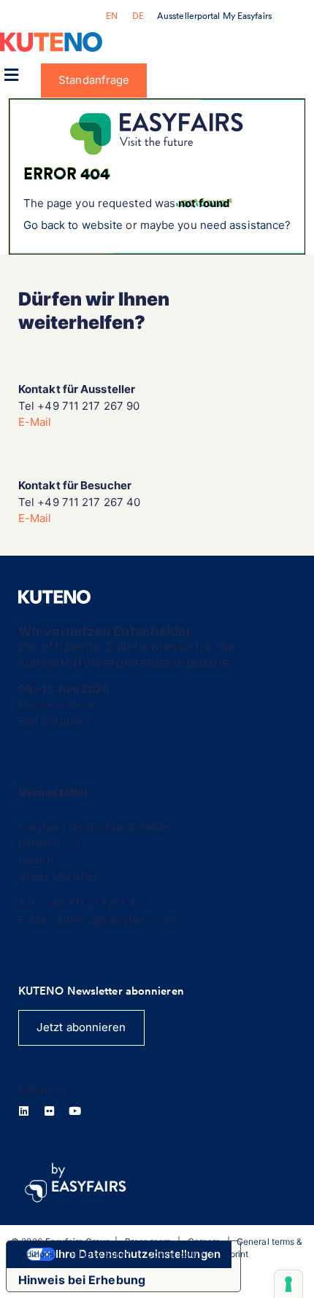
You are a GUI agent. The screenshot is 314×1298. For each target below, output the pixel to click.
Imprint (235, 1253)
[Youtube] (74, 1110)
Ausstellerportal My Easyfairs (214, 16)
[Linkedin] (23, 1110)
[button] (11, 75)
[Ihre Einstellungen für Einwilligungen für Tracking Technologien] (288, 1284)
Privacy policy (100, 1253)
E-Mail (35, 422)
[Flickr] (49, 1110)
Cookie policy (175, 1253)
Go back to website (73, 225)
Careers (204, 1241)
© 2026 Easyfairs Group (60, 1241)
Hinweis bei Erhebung (81, 1279)
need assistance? (245, 225)
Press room (148, 1241)
